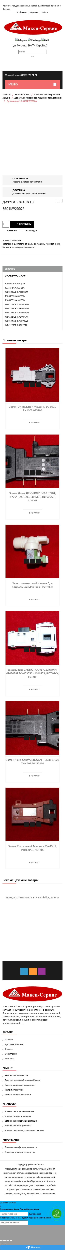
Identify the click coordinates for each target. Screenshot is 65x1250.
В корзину (24, 224)
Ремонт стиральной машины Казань (22, 1080)
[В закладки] (26, 384)
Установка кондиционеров (18, 1126)
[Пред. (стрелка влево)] (1, 1243)
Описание (10, 269)
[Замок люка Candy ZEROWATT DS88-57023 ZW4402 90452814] (33, 728)
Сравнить (12, 230)
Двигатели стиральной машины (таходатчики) (38, 98)
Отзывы (8, 1049)
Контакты (9, 1059)
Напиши (35, 1247)
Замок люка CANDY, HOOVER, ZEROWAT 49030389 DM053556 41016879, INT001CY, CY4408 (32, 673)
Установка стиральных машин (19, 1111)
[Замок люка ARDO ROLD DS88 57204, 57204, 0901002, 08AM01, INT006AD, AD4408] (33, 461)
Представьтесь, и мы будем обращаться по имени (25, 1218)
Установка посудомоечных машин (21, 1121)
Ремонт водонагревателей (18, 1095)
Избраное (21, 12)
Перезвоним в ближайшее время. (20, 1209)
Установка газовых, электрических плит (24, 1130)
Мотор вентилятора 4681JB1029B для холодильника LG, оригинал (56, 201)
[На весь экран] (7, 1240)
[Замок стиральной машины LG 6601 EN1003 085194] (33, 375)
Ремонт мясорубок (14, 1090)
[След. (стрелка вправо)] (4, 1243)
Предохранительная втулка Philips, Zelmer (32, 897)
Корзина (34, 12)
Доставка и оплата (14, 1044)
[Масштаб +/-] (11, 1240)
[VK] (24, 971)
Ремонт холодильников (16, 1075)
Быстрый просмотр (38, 384)
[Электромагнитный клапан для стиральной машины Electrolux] (33, 551)
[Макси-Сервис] (33, 27)
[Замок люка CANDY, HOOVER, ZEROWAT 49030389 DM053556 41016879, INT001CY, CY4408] (33, 638)
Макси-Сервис (22, 94)
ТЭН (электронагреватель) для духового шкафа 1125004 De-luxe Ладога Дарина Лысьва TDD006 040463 (60, 201)
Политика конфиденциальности (21, 1147)
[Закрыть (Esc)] (1, 1240)
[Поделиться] (4, 1240)
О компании (11, 1054)
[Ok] (33, 971)
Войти (45, 12)
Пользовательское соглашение (20, 1152)
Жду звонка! (34, 1214)
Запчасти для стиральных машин (18, 247)
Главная (6, 94)
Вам (16, 1209)
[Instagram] (42, 971)
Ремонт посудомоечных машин (20, 1085)
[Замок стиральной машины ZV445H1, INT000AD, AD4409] (33, 814)
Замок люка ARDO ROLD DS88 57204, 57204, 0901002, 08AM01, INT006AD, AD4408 (32, 497)
